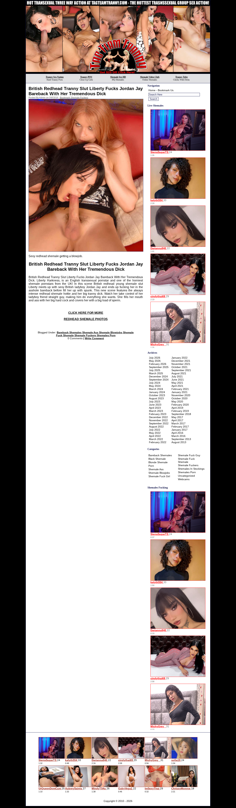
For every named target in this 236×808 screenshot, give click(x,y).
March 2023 (156, 410)
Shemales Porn (106, 335)
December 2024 (158, 376)
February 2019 (180, 410)
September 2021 (181, 370)
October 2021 (179, 367)
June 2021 (177, 379)
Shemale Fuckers (85, 335)
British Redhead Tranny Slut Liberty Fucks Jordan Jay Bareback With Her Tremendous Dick (86, 91)
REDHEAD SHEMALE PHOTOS (86, 319)
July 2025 (154, 370)
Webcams (184, 479)
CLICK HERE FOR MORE (85, 312)
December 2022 (158, 417)
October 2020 (179, 398)
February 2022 (157, 442)
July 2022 (154, 429)
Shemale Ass (90, 332)
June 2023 (155, 404)
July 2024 (154, 382)
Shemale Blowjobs (110, 332)
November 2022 (158, 420)
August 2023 (156, 398)
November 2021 (180, 363)
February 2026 (157, 363)
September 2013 (181, 439)
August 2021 (178, 373)
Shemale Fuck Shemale (186, 460)
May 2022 (155, 432)
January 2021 (179, 392)
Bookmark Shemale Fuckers (74, 97)
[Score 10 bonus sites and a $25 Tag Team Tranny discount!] (118, 72)
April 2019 (177, 407)
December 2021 (180, 360)
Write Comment (94, 338)
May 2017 (177, 417)
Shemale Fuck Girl (159, 476)
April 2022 (155, 435)
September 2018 (181, 414)
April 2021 (177, 385)
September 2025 (159, 367)
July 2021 (177, 376)
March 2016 (178, 435)
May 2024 (155, 385)
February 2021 (180, 389)
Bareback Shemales (69, 332)
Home (151, 90)
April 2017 (177, 420)
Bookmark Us (165, 90)
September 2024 (159, 379)
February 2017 (180, 426)
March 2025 (156, 373)
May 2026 (155, 360)
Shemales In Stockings (191, 468)
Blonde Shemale (158, 462)
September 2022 (159, 423)
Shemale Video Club (149, 77)
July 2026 (154, 357)
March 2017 (178, 423)
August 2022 (156, 426)
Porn (151, 465)
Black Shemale (157, 458)
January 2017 (179, 429)
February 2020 (180, 404)
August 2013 (178, 442)
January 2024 (157, 392)
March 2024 (156, 389)
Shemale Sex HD (118, 77)
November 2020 (180, 395)
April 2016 (177, 432)
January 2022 (179, 357)
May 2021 (177, 382)
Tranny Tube (181, 77)
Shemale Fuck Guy (189, 455)
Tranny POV (86, 77)
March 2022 (156, 439)
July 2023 (154, 401)
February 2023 (157, 414)
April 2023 (155, 407)
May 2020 (177, 401)
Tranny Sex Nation (55, 77)
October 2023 (157, 395)
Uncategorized (186, 475)
